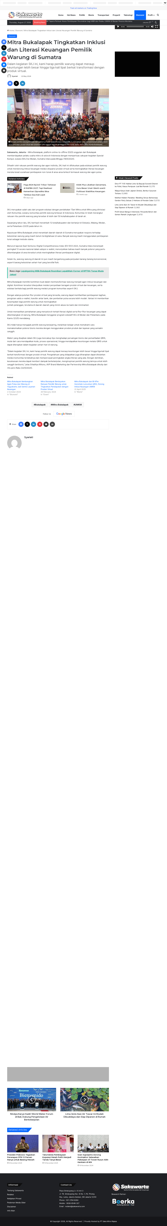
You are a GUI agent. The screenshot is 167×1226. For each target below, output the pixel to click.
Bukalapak (40, 404)
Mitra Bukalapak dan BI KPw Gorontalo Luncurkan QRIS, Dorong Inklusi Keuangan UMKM (89, 384)
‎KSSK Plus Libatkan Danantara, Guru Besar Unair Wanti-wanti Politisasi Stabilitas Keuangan (91, 188)
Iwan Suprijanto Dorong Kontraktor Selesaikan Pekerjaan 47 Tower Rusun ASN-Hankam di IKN (93, 1158)
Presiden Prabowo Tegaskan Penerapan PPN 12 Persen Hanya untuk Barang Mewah (21, 1157)
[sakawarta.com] (25, 15)
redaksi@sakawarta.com (75, 1206)
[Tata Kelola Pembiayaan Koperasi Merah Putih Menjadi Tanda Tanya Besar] (58, 1143)
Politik (82, 15)
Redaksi (10, 1194)
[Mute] (152, 26)
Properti (116, 15)
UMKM (78, 404)
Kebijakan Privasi (14, 1198)
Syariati (15, 76)
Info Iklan (11, 1211)
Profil (150, 15)
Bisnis (91, 15)
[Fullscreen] (156, 26)
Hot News (71, 15)
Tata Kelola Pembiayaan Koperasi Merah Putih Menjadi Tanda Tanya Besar (56, 1157)
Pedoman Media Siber (16, 1203)
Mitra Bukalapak (60, 404)
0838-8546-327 (72, 1203)
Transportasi (103, 15)
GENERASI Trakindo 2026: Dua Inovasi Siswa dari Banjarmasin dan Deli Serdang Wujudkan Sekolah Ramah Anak (91, 21)
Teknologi (128, 15)
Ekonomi (140, 15)
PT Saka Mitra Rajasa (108, 1221)
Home (60, 15)
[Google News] (64, 414)
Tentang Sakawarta (15, 1190)
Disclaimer (11, 1207)
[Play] (118, 26)
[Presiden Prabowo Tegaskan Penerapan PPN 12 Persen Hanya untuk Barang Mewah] (22, 1143)
